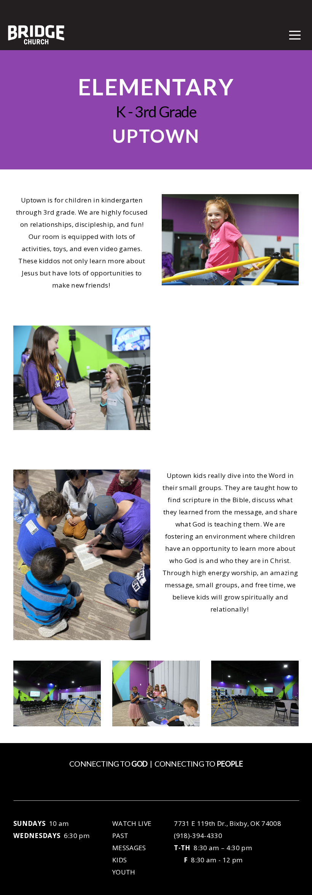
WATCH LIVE (132, 823)
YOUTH (123, 872)
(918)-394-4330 (198, 835)
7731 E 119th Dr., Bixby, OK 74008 (227, 823)
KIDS (119, 859)
